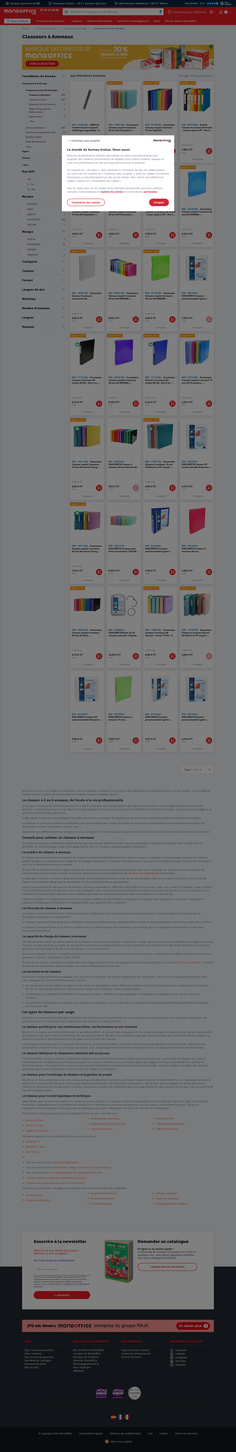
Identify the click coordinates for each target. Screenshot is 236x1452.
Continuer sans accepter (85, 140)
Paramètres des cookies (86, 202)
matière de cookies (111, 191)
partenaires (150, 191)
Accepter (159, 202)
